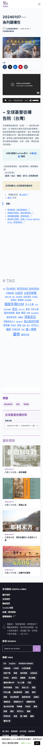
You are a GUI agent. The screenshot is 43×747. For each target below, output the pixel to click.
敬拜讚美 (5, 735)
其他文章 (8, 421)
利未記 (35, 297)
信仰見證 (19, 297)
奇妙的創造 (7, 309)
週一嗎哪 (31, 329)
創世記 (14, 300)
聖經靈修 (14, 735)
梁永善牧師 (34, 313)
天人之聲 (29, 304)
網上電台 (5, 731)
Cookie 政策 (7, 608)
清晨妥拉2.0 (9, 321)
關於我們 (6, 595)
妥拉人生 (21, 309)
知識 (23, 325)
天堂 (36, 304)
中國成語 (10, 293)
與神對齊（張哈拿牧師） (17, 210)
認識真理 (31, 731)
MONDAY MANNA (28, 288)
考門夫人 (35, 325)
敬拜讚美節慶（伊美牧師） (18, 216)
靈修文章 (25, 334)
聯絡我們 (6, 603)
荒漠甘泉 (16, 329)
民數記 (20, 317)
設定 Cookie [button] (26, 743)
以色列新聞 (30, 292)
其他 (9, 198)
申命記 (13, 325)
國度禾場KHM (14, 304)
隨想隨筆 (14, 731)
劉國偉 (21, 300)
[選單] (39, 4)
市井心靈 (35, 309)
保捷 (13, 297)
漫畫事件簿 (19, 322)
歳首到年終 (11, 317)
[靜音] (30, 100)
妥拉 (15, 308)
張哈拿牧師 (9, 313)
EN (4, 289)
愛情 (18, 313)
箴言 (28, 325)
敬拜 (23, 313)
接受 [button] (37, 743)
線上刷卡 (23, 194)
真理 (19, 325)
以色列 (19, 292)
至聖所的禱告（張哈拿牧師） (19, 213)
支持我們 (6, 599)
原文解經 (28, 300)
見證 (22, 330)
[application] (21, 100)
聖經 (8, 329)
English (11, 288)
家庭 (28, 309)
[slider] (35, 100)
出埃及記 (27, 296)
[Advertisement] (21, 249)
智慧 (28, 313)
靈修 (16, 334)
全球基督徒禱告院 (8, 31)
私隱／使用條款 (9, 612)
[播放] (6, 100)
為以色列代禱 (31, 321)
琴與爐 (6, 325)
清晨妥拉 (30, 317)
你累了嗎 (8, 297)
